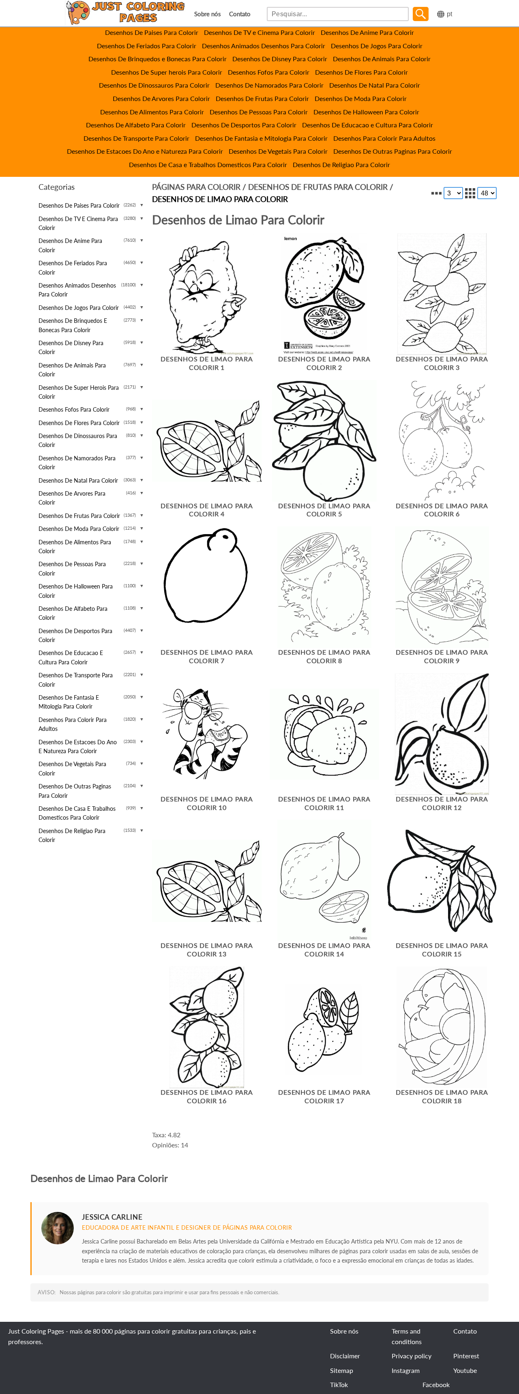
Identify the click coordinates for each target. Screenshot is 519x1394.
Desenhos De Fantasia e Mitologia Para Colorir (261, 138)
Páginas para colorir (196, 186)
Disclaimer (345, 1356)
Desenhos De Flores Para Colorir (361, 72)
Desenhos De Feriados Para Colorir (146, 45)
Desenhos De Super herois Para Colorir (166, 72)
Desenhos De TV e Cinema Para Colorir (259, 32)
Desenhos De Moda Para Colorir (361, 98)
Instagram (406, 1370)
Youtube (465, 1370)
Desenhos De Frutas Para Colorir (262, 98)
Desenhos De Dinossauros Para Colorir (154, 85)
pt (449, 14)
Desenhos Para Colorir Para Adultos (384, 138)
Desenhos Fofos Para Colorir (268, 72)
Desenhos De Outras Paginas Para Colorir (392, 151)
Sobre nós (207, 14)
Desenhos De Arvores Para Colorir (161, 98)
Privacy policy (411, 1356)
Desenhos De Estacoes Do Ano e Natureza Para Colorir (145, 151)
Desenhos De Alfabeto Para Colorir (136, 125)
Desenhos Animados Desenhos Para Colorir (263, 45)
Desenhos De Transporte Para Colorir (136, 138)
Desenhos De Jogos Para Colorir (376, 45)
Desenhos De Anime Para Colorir (367, 32)
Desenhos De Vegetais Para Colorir (278, 151)
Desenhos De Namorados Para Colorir (269, 85)
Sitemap (341, 1370)
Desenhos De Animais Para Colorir (382, 58)
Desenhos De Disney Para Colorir (279, 58)
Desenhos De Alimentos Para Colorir (152, 112)
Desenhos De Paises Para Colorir (151, 32)
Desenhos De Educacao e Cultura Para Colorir (367, 125)
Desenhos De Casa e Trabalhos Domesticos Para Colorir (208, 164)
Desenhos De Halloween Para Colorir (366, 112)
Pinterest (466, 1356)
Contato (240, 14)
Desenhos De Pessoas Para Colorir (259, 112)
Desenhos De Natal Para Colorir (374, 85)
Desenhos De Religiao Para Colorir (341, 164)
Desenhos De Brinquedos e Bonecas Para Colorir (157, 58)
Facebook (436, 1384)
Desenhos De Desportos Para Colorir (243, 125)
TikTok (339, 1384)
